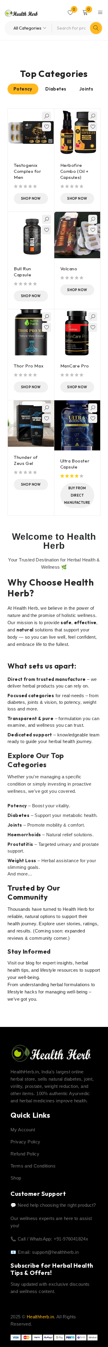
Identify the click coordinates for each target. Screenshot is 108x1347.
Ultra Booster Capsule (75, 464)
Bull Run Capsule (22, 272)
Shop (15, 1177)
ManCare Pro (74, 366)
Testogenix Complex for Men (27, 171)
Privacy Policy (25, 1141)
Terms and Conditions (33, 1165)
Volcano (68, 269)
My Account (22, 1129)
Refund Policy (24, 1153)
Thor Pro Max (29, 366)
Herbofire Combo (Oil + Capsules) (74, 171)
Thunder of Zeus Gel (26, 460)
